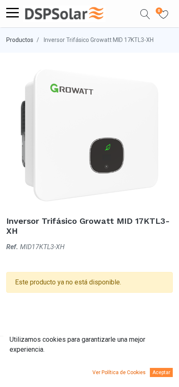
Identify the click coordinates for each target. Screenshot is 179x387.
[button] (145, 13)
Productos (19, 40)
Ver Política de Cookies (119, 372)
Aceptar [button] (161, 372)
